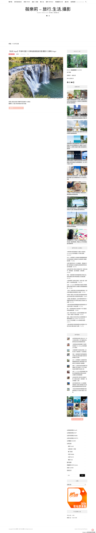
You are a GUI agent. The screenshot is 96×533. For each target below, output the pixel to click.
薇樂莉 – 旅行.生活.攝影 (48, 9)
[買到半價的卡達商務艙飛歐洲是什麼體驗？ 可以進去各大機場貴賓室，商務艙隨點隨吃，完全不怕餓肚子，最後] (70, 399)
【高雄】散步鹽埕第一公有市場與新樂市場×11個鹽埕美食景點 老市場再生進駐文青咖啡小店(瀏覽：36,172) (77, 300)
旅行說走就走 (18, 2)
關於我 (10, 2)
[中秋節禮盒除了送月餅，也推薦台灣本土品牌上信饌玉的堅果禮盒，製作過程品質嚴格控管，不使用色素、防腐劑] (77, 406)
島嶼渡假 (73, 2)
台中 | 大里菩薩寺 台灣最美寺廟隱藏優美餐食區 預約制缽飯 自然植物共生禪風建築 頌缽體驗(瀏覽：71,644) (77, 259)
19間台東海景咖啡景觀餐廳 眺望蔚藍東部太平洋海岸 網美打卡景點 (79, 390)
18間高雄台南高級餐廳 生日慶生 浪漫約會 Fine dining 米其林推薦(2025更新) (79, 346)
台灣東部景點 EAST (72, 433)
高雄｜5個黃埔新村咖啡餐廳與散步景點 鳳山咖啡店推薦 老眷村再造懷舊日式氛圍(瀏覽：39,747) (76, 276)
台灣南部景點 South (72, 430)
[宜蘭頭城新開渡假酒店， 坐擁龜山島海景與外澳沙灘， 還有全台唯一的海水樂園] (77, 399)
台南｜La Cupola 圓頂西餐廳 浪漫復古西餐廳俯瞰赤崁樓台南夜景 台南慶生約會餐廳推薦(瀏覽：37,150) (77, 286)
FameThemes (84, 529)
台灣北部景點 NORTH (72, 438)
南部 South (71, 446)
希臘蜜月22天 (59, 2)
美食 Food (27, 2)
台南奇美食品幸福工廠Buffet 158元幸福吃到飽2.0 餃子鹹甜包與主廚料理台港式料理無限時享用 (79, 340)
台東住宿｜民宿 (72, 449)
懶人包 (42, 2)
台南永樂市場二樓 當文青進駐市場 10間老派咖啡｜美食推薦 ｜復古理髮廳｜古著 (79, 379)
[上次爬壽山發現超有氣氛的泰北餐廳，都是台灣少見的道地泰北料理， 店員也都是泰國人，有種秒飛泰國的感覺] (84, 406)
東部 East (70, 460)
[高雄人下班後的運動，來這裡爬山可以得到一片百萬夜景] (84, 399)
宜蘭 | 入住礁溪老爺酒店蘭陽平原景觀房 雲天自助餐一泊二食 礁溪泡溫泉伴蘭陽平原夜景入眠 (79, 367)
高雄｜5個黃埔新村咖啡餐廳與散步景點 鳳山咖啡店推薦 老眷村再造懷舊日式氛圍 (79, 355)
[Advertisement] (48, 31)
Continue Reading (18, 107)
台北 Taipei (11, 54)
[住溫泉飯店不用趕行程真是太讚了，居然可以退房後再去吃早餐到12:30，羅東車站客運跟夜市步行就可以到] (70, 406)
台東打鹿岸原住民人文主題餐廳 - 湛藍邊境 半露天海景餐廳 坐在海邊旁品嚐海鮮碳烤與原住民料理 (79, 384)
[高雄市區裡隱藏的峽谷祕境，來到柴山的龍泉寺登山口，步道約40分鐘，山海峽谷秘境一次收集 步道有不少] (70, 413)
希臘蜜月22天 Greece (72, 465)
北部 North (71, 457)
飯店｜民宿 (35, 2)
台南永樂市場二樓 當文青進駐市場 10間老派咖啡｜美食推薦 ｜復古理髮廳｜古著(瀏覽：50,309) (77, 270)
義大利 (67, 2)
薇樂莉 (17, 54)
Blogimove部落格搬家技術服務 (89, 532)
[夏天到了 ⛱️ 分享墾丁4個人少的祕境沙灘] (84, 413)
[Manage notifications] (93, 530)
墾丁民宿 (70, 451)
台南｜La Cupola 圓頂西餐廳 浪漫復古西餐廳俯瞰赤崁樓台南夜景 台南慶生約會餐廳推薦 (79, 373)
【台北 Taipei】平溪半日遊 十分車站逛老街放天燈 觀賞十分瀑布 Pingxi (32, 51)
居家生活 (69, 470)
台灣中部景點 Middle (72, 435)
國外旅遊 (69, 462)
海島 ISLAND (70, 468)
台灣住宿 (69, 443)
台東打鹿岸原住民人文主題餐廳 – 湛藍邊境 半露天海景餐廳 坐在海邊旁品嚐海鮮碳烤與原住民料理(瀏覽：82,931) (77, 265)
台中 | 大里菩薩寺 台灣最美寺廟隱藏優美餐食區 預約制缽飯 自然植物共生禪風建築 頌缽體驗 (79, 361)
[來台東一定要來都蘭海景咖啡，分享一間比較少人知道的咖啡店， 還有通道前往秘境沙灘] (77, 413)
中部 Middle (71, 454)
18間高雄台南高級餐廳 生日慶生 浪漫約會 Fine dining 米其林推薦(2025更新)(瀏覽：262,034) (76, 253)
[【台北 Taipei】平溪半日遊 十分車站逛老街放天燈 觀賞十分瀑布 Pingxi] (36, 78)
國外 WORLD (49, 2)
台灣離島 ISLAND (71, 441)
